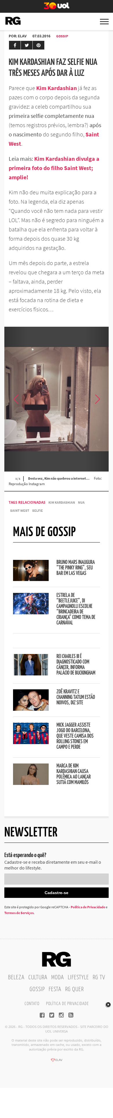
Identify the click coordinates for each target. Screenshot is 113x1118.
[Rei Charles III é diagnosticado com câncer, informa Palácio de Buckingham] (31, 674)
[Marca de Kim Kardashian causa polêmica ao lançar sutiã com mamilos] (31, 783)
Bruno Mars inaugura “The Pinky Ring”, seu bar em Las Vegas (76, 568)
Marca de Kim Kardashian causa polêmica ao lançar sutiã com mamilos (74, 774)
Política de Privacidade (88, 907)
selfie (37, 510)
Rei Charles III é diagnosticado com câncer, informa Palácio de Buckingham (76, 665)
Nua (81, 502)
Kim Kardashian (56, 88)
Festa (55, 989)
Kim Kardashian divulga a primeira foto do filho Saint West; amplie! (54, 168)
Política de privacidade (67, 1004)
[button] (97, 399)
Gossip (62, 36)
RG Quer (74, 989)
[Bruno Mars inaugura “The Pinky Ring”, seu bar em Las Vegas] (31, 579)
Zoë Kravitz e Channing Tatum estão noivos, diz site (76, 697)
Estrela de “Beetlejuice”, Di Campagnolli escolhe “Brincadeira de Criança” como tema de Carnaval (76, 609)
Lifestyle (78, 977)
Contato (32, 1004)
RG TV (99, 977)
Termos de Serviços (19, 913)
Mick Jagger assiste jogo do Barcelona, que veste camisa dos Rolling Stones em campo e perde (75, 736)
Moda (57, 977)
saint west (19, 510)
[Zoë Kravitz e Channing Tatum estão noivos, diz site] (31, 709)
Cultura (38, 977)
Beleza (16, 977)
